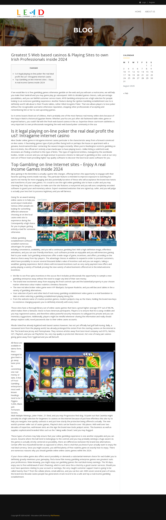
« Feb (125, 93)
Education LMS (37, 515)
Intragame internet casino (46, 140)
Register (152, 2)
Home (138, 11)
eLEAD (27, 515)
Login (144, 2)
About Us (150, 11)
